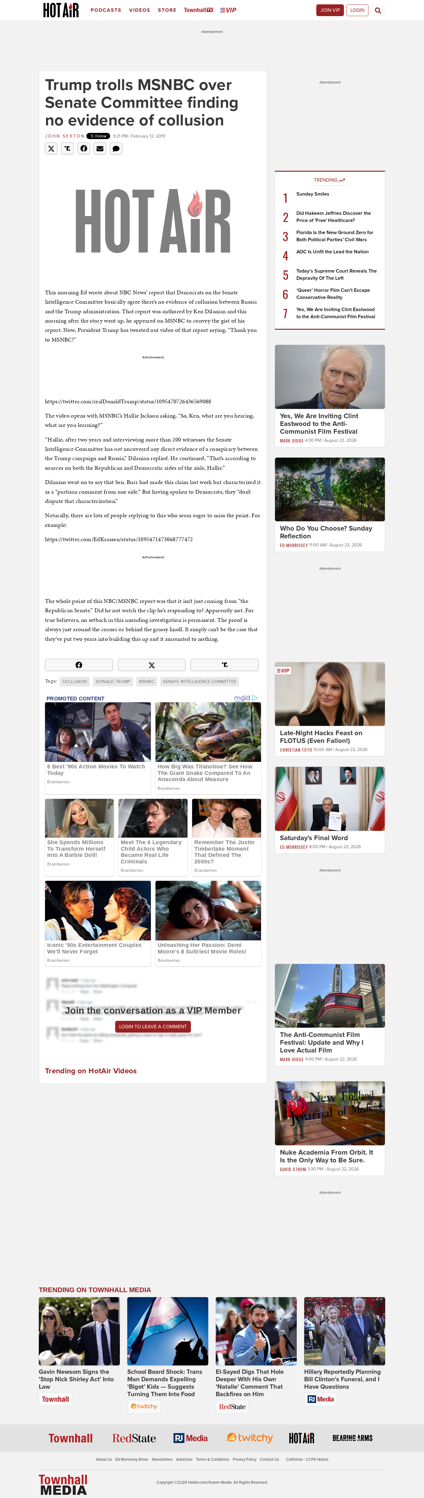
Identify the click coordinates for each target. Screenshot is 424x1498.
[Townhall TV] (200, 10)
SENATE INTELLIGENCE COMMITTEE (199, 681)
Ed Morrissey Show (131, 1459)
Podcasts (106, 10)
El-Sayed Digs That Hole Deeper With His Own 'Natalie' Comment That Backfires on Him (250, 1383)
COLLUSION (74, 681)
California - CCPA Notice (307, 1459)
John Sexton (65, 136)
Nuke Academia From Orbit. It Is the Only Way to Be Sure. (326, 1156)
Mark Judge (292, 440)
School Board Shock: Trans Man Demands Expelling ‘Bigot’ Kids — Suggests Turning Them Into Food (164, 1383)
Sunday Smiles (312, 194)
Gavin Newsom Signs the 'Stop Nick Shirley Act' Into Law (76, 1379)
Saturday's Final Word (314, 838)
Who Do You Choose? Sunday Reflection (326, 532)
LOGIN (357, 10)
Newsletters (162, 1459)
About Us (104, 1459)
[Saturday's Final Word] (330, 798)
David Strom (293, 1169)
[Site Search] (378, 10)
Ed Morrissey (294, 545)
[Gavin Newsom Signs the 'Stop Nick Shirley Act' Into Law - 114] (79, 1331)
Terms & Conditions (212, 1459)
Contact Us (269, 1459)
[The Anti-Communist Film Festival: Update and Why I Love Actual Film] (330, 995)
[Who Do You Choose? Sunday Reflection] (330, 489)
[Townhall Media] (63, 1484)
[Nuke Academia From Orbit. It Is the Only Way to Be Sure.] (330, 1113)
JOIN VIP (330, 10)
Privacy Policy (244, 1459)
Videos (140, 10)
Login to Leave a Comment (153, 1027)
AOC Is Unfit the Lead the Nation (332, 252)
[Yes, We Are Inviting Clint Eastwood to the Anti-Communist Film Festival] (330, 376)
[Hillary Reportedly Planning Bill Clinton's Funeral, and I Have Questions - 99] (344, 1331)
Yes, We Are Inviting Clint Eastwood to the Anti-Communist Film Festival (319, 424)
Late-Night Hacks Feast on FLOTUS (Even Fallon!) (321, 737)
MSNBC (146, 681)
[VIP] (229, 10)
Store (167, 10)
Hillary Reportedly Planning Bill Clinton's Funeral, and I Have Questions (342, 1379)
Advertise (184, 1459)
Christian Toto (296, 749)
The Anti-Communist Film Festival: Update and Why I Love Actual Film (321, 1042)
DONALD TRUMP (113, 681)
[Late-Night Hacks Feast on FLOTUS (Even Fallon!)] (330, 694)
